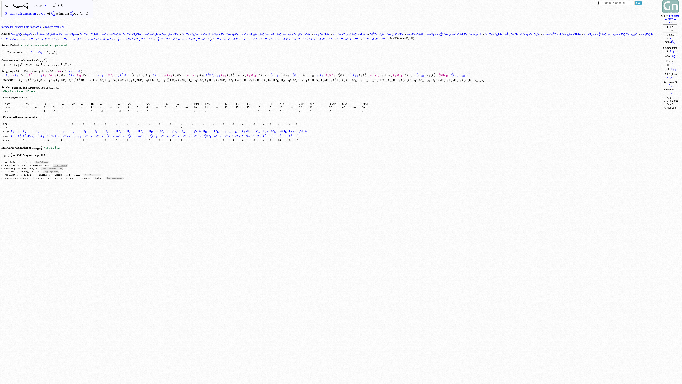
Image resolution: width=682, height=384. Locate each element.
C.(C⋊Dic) (416, 33)
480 (45, 5)
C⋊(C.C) (435, 33)
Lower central (39, 45)
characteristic (74, 71)
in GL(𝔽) (52, 147)
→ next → (670, 22)
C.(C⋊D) (125, 38)
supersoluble (22, 26)
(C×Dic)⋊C (210, 33)
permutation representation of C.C (35, 87)
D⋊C (258, 79)
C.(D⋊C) (396, 33)
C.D (28, 33)
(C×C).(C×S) (247, 38)
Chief (25, 45)
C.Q (430, 79)
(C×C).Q (190, 33)
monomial (36, 26)
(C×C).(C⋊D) (298, 38)
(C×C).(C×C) (273, 38)
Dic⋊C (233, 79)
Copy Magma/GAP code (52, 168)
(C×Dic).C (145, 38)
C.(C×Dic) (303, 33)
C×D (182, 79)
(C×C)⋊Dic (89, 33)
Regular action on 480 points (19, 91)
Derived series (15, 52)
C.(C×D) (513, 33)
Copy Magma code (92, 175)
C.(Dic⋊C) (48, 38)
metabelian (7, 26)
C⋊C (81, 79)
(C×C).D (152, 33)
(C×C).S (267, 33)
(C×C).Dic (473, 33)
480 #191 (674, 15)
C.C (670, 78)
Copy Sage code (51, 172)
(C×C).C (285, 33)
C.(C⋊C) (171, 33)
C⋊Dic (246, 79)
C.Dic (52, 33)
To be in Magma (60, 165)
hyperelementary (54, 26)
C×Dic (178, 75)
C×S (122, 79)
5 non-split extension (20, 13)
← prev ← (670, 18)
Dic (85, 75)
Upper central (58, 45)
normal (57, 71)
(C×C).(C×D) (224, 38)
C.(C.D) (648, 33)
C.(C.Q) (9, 38)
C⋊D (149, 79)
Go (638, 2)
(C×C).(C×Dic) (323, 38)
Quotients (7, 79)
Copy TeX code (42, 162)
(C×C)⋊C (68, 33)
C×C (52, 75)
